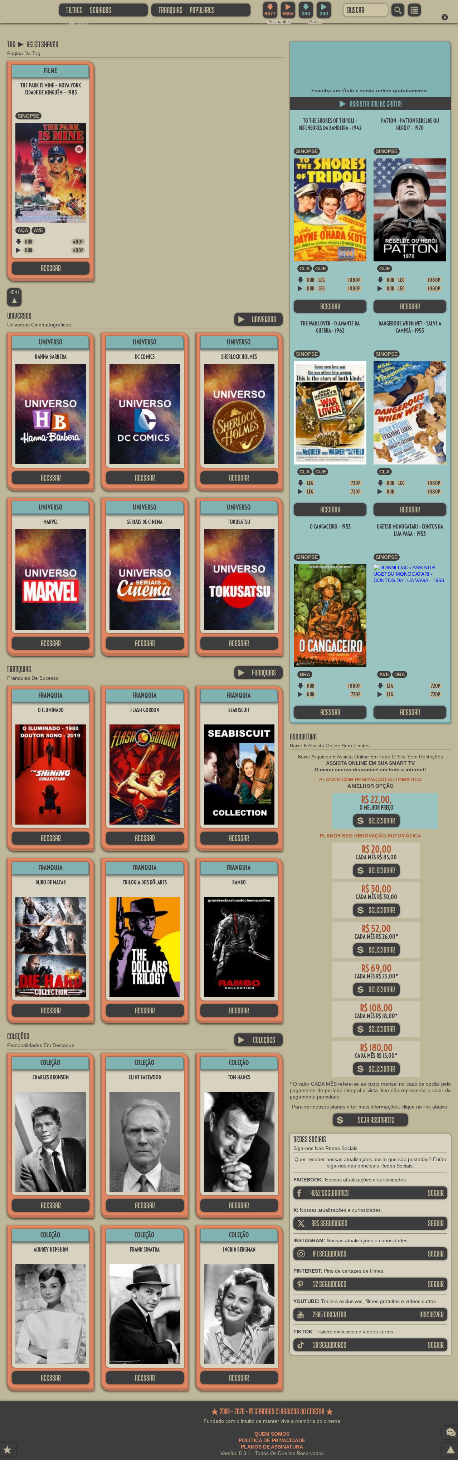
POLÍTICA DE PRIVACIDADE (272, 1440)
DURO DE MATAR (50, 882)
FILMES (74, 9)
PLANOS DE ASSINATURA (272, 1447)
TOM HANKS (239, 1077)
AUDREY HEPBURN (51, 1249)
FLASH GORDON (144, 710)
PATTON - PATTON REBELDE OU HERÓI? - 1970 (410, 124)
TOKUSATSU (239, 521)
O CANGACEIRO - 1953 (330, 526)
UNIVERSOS (257, 319)
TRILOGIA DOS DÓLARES (145, 882)
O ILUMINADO (51, 710)
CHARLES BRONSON (51, 1077)
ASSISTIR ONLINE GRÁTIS (370, 103)
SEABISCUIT (239, 710)
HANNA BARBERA (51, 356)
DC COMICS (145, 356)
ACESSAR (51, 268)
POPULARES (202, 9)
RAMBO (239, 882)
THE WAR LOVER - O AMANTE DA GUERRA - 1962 (330, 327)
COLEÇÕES (256, 1039)
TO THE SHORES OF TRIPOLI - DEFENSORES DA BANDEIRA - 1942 (330, 124)
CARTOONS (77, 22)
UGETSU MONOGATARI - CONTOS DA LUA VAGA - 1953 (410, 530)
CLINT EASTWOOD (145, 1077)
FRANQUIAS (170, 9)
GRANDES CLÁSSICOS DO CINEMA (23, 9)
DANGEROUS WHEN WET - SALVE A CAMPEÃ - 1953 (410, 327)
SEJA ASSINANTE (365, 1119)
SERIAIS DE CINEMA (144, 521)
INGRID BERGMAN (239, 1249)
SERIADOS (100, 9)
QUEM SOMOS (271, 1434)
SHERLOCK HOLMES (239, 356)
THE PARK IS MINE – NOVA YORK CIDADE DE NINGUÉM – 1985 (50, 89)
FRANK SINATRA (145, 1249)
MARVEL (50, 521)
